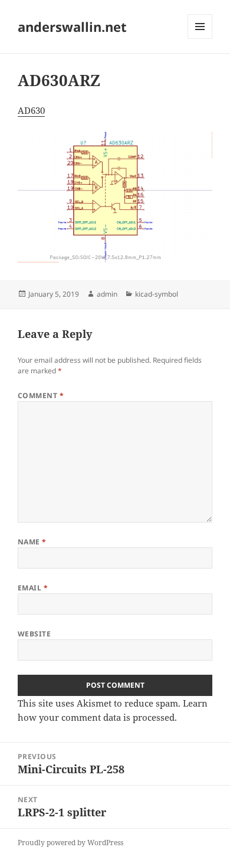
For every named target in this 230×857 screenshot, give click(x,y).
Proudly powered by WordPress (70, 843)
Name (32, 542)
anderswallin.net (72, 26)
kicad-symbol (156, 294)
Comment (41, 395)
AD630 (31, 110)
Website (34, 634)
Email (33, 588)
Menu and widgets (200, 38)
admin (107, 294)
